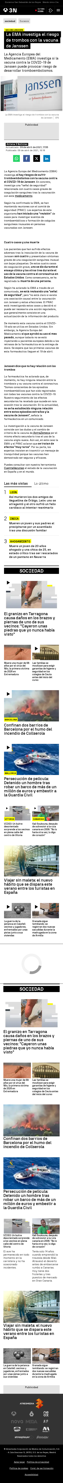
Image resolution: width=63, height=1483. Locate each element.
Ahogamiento (20, 541)
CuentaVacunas (14, 468)
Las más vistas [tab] (16, 483)
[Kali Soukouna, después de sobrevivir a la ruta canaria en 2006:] (45, 813)
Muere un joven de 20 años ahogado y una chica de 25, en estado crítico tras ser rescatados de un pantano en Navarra (33, 551)
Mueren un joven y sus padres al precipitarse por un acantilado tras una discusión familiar (31, 526)
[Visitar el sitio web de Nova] (17, 1421)
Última (41, 10)
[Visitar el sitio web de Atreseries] (46, 1421)
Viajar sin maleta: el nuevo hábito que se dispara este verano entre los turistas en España (29, 886)
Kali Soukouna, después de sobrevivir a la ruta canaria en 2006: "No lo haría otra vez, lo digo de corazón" (45, 830)
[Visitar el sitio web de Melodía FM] (46, 1429)
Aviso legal (19, 1462)
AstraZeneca (41, 432)
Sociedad (31, 989)
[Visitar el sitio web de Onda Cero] (17, 1429)
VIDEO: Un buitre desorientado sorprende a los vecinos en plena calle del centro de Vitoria (17, 830)
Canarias (38, 819)
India (14, 518)
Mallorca (10, 773)
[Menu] (59, 10)
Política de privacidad (38, 1462)
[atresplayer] (51, 10)
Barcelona (11, 720)
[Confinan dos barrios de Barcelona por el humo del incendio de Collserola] (31, 705)
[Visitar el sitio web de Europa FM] (31, 1429)
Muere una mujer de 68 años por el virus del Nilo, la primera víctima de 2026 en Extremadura (16, 669)
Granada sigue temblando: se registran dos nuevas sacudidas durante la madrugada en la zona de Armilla (44, 928)
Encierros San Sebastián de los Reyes (23, 2)
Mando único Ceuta (52, 2)
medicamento (23, 196)
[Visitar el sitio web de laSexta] (31, 1413)
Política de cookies (19, 1468)
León (13, 492)
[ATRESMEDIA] (31, 1403)
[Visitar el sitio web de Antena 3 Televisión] (17, 1413)
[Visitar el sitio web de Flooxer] (42, 1437)
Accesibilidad (31, 1474)
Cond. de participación (41, 1468)
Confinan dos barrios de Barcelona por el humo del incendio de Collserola (28, 729)
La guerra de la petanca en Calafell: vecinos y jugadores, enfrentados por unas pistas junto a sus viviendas (16, 928)
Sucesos (24, 21)
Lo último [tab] (41, 483)
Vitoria (9, 819)
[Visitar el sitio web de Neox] (46, 1413)
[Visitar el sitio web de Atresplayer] (24, 1437)
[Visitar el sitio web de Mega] (31, 1421)
